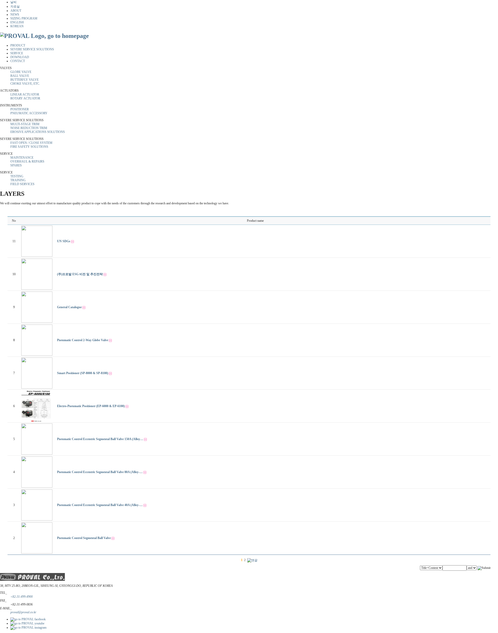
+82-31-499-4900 (21, 596)
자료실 (15, 6)
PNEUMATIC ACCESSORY (28, 113)
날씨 (13, 2)
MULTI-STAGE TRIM (24, 124)
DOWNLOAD (19, 57)
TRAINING (18, 180)
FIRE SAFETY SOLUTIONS (29, 147)
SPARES (16, 165)
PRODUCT (17, 45)
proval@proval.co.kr (23, 612)
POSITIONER (19, 109)
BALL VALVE (19, 76)
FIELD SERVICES (22, 184)
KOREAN (17, 26)
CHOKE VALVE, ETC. (25, 83)
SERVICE (16, 53)
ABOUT (15, 10)
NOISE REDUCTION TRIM (28, 128)
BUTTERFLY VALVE (24, 80)
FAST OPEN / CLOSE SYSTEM (31, 143)
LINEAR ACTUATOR (24, 94)
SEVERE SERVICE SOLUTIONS (32, 49)
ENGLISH (17, 22)
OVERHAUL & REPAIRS (27, 161)
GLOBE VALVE (20, 72)
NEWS (14, 14)
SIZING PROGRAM (23, 18)
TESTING (16, 176)
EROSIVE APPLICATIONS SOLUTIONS (37, 132)
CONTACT (17, 61)
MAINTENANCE (21, 157)
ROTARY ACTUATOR (25, 98)
